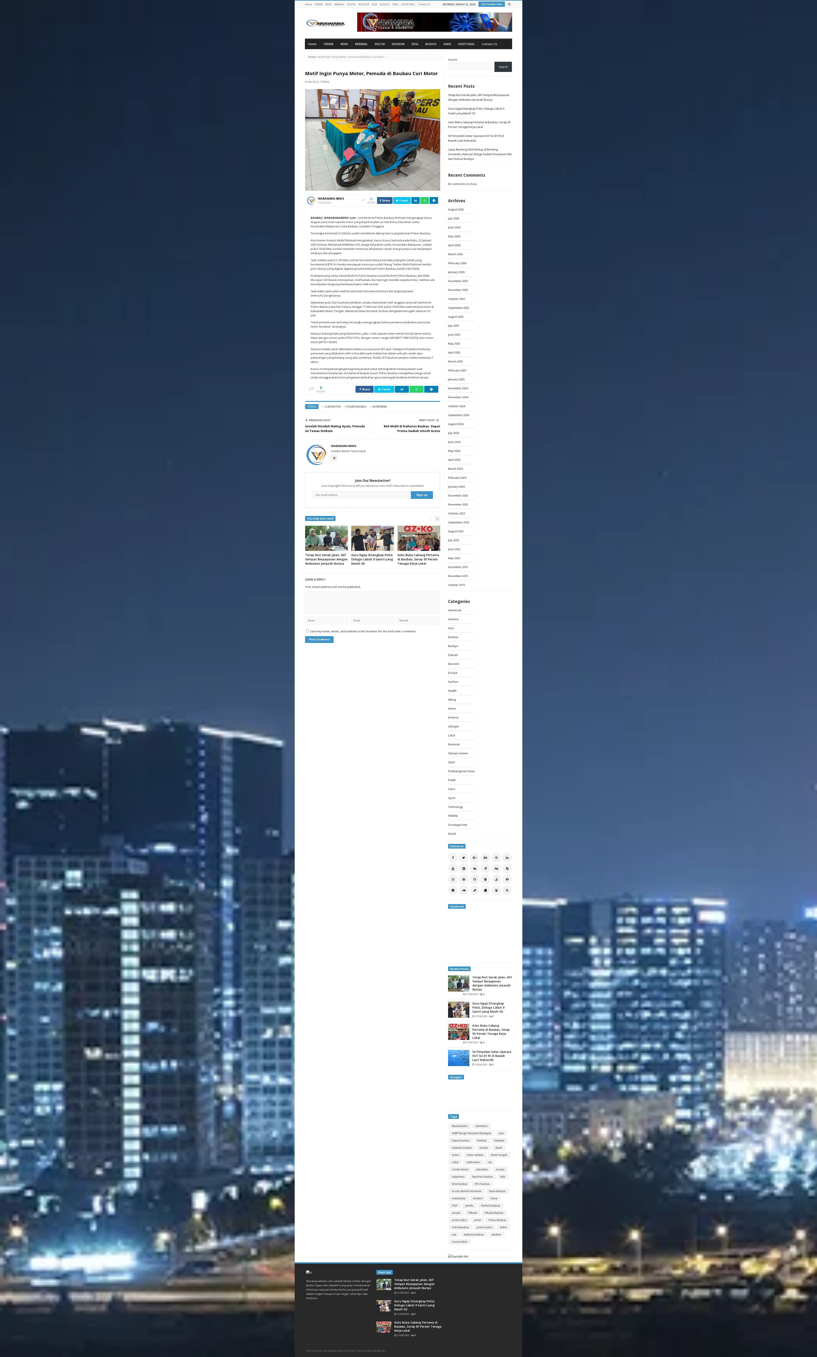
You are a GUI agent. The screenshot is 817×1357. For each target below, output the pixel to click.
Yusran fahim (460, 1242)
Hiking (452, 699)
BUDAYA (385, 4)
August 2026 (456, 209)
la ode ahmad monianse (466, 1191)
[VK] (474, 868)
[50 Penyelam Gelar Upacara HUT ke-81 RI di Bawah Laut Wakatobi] (458, 1057)
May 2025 (454, 343)
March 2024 (455, 469)
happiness (458, 1176)
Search (452, 60)
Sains (451, 789)
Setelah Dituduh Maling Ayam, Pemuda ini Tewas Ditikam (335, 428)
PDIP (454, 1205)
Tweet (403, 200)
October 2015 (456, 585)
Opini (451, 762)
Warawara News (331, 198)
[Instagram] (453, 879)
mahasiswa (458, 1198)
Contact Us (424, 4)
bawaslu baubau (462, 1147)
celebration (473, 1162)
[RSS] (507, 890)
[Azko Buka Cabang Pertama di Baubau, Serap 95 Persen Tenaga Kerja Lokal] (458, 1031)
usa (454, 1234)
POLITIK (351, 4)
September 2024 (458, 415)
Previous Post (320, 420)
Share (385, 200)
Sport (451, 798)
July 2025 (453, 326)
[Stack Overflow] (496, 879)
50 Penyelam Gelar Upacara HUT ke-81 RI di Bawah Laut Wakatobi (491, 1056)
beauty (484, 1147)
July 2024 (453, 433)
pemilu (469, 1205)
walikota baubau (474, 1234)
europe (500, 1169)
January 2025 (456, 379)
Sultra (503, 1227)
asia (501, 1133)
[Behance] (485, 857)
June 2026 (454, 227)
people (456, 1213)
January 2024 (456, 486)
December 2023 (458, 495)
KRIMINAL (339, 4)
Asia (451, 628)
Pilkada (472, 1213)
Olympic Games (458, 753)
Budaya (453, 646)
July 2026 (453, 218)
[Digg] (496, 868)
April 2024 (454, 460)
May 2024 (454, 451)
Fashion (453, 682)
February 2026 (457, 263)
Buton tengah (499, 1155)
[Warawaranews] (327, 23)
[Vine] (485, 868)
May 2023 (454, 558)
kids (502, 1176)
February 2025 (457, 370)
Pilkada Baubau (494, 1213)
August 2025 (456, 317)
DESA (374, 4)
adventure (481, 1126)
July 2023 (453, 540)
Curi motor (333, 406)
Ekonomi (453, 664)
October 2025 (456, 299)
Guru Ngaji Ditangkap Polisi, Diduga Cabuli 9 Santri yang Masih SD (372, 559)
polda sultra (459, 1220)
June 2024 (454, 442)
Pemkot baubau (490, 1205)
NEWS (328, 4)
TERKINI (318, 4)
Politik (452, 780)
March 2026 (455, 254)
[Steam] (474, 890)
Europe (452, 673)
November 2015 (458, 576)
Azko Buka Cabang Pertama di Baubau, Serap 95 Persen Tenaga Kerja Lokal (418, 559)
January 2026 (456, 272)
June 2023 (454, 549)
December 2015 (458, 567)
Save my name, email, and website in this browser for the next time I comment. (363, 631)
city (490, 1162)
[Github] (474, 879)
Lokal (451, 735)
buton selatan (475, 1155)
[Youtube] (453, 868)
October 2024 (456, 406)
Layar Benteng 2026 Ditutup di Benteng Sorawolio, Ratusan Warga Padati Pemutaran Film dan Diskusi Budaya (480, 154)
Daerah (453, 655)
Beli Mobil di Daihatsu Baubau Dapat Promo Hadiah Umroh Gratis (412, 428)
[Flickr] (453, 890)
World (452, 834)
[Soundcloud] (463, 890)
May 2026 (454, 236)
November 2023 (458, 504)
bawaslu (499, 1140)
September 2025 (458, 308)
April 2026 (454, 245)
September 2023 (458, 522)
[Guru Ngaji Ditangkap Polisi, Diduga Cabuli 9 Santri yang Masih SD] (458, 1009)
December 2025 (458, 281)
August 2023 (456, 531)
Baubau (313, 82)
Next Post (427, 420)
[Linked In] (507, 857)
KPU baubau (482, 1184)
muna (493, 1198)
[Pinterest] (463, 879)
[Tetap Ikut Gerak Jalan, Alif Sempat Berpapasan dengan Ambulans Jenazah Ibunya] (458, 983)
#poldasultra (460, 1126)
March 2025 (455, 361)
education (482, 1169)
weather (496, 1234)
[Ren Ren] (507, 879)
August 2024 (456, 424)
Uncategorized (457, 825)
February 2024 (457, 478)
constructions (460, 1169)
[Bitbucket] (485, 879)
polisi (477, 1220)
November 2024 (458, 397)
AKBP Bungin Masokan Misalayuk (471, 1133)
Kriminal (453, 717)
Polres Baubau (356, 406)
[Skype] (507, 868)
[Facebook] (453, 857)
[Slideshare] (496, 890)
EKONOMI (363, 4)
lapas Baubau (497, 1191)
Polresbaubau (460, 1227)
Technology (455, 807)
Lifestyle (453, 726)
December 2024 (458, 388)
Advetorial (454, 610)
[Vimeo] (463, 868)
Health (452, 691)
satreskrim (379, 406)
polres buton (484, 1227)
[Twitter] (463, 857)
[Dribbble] (496, 857)
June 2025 (454, 334)
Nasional (454, 744)
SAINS (395, 4)
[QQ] (485, 890)
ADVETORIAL (408, 4)
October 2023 (456, 513)
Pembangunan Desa (461, 771)
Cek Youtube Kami (491, 4)
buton (455, 1155)
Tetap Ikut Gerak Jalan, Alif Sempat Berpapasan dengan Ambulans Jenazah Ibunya (326, 559)
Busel (499, 1147)
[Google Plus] (474, 857)
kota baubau (459, 1184)
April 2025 (454, 352)
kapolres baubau (482, 1176)
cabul (455, 1162)
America (453, 619)
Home (308, 4)
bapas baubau (461, 1140)
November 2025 (458, 290)
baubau (482, 1140)
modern (478, 1198)
